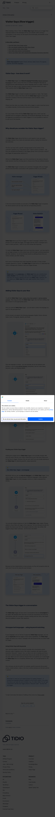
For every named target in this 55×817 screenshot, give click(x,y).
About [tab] (45, 400)
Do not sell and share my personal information (14, 419)
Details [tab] (27, 400)
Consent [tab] (9, 400)
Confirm (41, 419)
